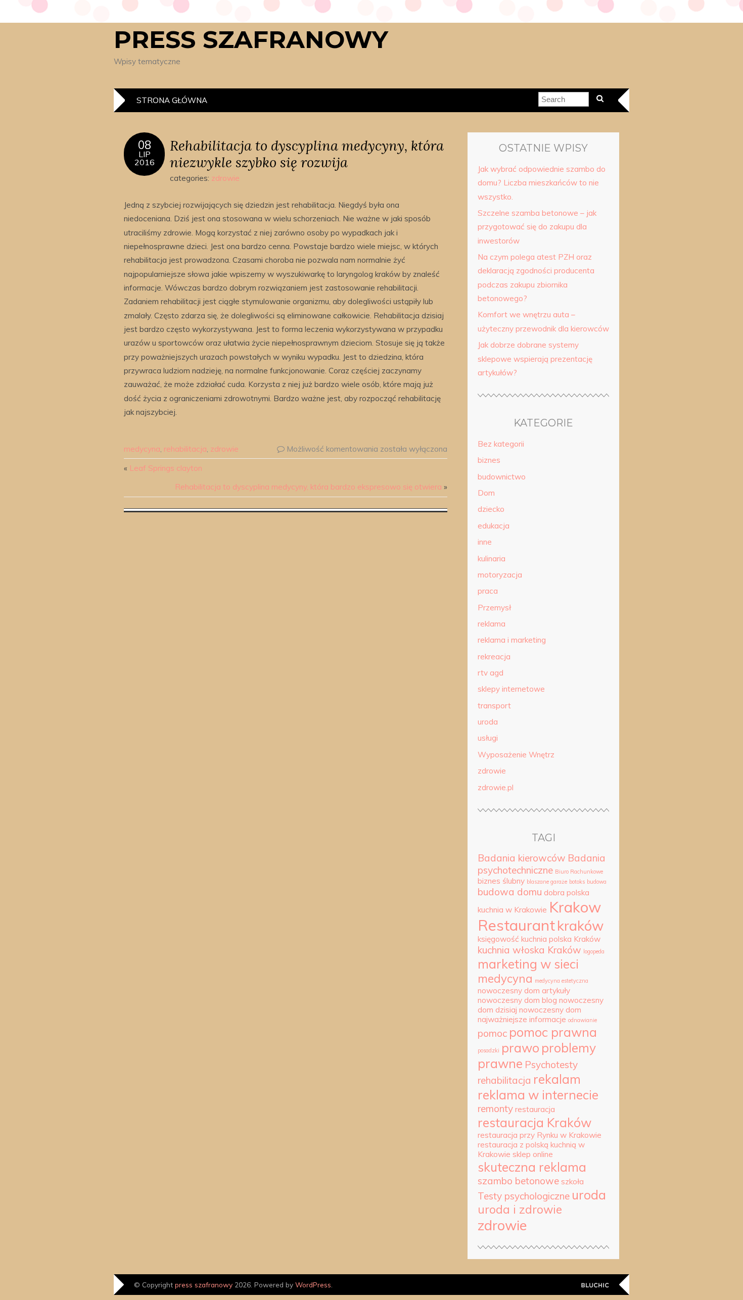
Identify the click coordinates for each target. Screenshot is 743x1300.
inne (485, 542)
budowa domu (510, 892)
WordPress (313, 1284)
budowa (597, 881)
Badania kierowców (522, 858)
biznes (489, 460)
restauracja (535, 1109)
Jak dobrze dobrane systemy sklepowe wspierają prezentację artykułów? (535, 358)
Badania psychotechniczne (542, 864)
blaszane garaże (547, 881)
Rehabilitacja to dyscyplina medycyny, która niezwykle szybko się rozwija (307, 153)
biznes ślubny (501, 881)
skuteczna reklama (532, 1167)
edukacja (493, 526)
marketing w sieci (528, 964)
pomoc (492, 1033)
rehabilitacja (185, 449)
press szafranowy (251, 39)
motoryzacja (500, 575)
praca (488, 591)
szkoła (572, 1181)
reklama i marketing (512, 640)
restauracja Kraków (534, 1122)
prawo (520, 1047)
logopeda (594, 951)
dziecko (491, 509)
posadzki (488, 1050)
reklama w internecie (538, 1094)
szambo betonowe (518, 1181)
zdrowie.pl (496, 787)
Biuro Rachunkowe (579, 871)
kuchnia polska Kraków (560, 939)
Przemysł (494, 607)
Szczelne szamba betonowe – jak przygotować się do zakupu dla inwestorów (537, 227)
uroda (488, 722)
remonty (495, 1108)
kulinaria (491, 558)
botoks (577, 881)
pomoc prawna (553, 1032)
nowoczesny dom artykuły (524, 990)
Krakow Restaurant (539, 916)
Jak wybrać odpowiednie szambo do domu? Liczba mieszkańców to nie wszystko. (542, 183)
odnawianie (582, 1020)
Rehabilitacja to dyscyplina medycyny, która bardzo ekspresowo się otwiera (308, 487)
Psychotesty (551, 1064)
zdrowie (225, 178)
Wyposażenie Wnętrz (516, 754)
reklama (491, 624)
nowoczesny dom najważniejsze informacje (529, 1014)
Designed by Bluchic (595, 1285)
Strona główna (171, 100)
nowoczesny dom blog (517, 1000)
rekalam (557, 1079)
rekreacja (494, 656)
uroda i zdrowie (520, 1209)
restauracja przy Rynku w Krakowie (539, 1135)
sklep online (533, 1154)
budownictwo (502, 477)
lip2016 (144, 158)
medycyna (142, 449)
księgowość (498, 939)
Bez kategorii (501, 444)
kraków (580, 925)
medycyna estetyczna (561, 980)
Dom (486, 493)
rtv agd (490, 673)
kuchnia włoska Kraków (529, 950)
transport (494, 705)
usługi (488, 738)
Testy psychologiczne (524, 1196)
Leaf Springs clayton (165, 468)
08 (144, 145)
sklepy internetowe (511, 689)
